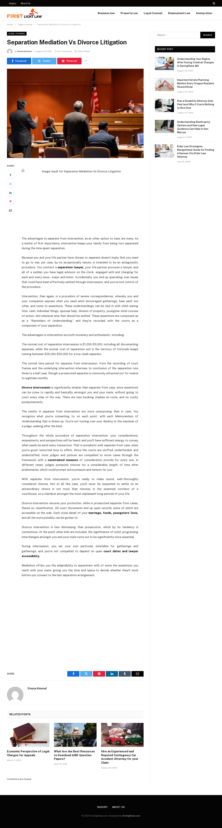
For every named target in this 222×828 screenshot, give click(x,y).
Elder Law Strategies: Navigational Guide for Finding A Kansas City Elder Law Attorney (195, 151)
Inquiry (12, 3)
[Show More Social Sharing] (85, 61)
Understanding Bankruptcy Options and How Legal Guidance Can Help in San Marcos (193, 127)
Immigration (204, 13)
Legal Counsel (153, 13)
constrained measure (63, 460)
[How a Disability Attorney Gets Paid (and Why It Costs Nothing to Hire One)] (164, 105)
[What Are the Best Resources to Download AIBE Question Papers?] (75, 735)
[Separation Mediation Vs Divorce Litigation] (75, 113)
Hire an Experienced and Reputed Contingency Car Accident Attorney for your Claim (119, 757)
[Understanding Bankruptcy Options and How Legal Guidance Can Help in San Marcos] (164, 126)
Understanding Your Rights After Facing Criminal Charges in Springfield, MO (195, 62)
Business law (106, 13)
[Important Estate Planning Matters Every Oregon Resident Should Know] (164, 84)
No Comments (65, 51)
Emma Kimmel (24, 51)
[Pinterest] (10, 201)
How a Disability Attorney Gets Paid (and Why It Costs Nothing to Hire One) (195, 104)
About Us (25, 3)
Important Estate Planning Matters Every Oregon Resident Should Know (195, 83)
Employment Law (179, 13)
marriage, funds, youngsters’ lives (112, 513)
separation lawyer (70, 267)
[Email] (10, 210)
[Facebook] (10, 175)
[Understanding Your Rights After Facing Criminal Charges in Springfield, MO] (164, 63)
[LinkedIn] (10, 192)
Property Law (129, 13)
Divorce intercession (36, 387)
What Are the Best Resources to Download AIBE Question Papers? (74, 755)
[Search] (213, 3)
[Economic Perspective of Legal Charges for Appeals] (28, 735)
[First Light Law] (24, 13)
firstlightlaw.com (131, 815)
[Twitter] (10, 183)
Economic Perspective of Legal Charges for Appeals (28, 753)
